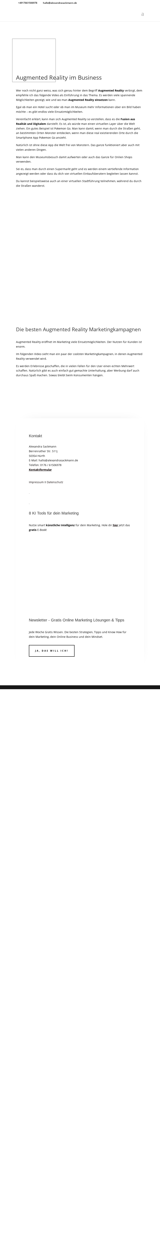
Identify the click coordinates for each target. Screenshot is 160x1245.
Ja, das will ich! (51, 650)
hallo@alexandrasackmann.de (58, 460)
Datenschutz (55, 482)
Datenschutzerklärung (84, 788)
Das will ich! (44, 760)
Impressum (36, 482)
